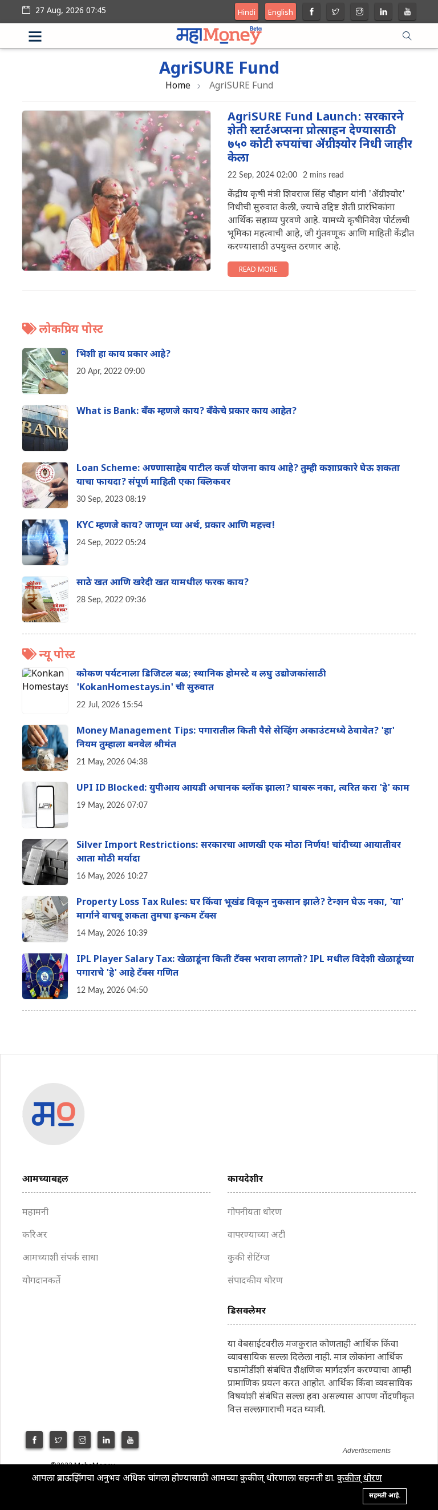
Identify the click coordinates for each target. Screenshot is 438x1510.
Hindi (247, 13)
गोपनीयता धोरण (255, 1213)
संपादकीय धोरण (255, 1281)
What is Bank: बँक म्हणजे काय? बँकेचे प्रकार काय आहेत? (186, 412)
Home (177, 86)
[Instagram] (359, 13)
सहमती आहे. (384, 1496)
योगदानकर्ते (41, 1281)
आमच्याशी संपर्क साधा (60, 1259)
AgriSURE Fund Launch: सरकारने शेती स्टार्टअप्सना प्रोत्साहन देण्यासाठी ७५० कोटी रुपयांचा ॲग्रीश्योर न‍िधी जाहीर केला (320, 138)
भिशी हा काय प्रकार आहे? (123, 355)
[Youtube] (407, 13)
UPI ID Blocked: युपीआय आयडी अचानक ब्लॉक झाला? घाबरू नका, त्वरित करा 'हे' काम (242, 789)
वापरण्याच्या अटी (256, 1236)
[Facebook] (311, 13)
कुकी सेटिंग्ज (249, 1259)
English (280, 13)
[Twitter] (335, 13)
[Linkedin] (383, 13)
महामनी (35, 1213)
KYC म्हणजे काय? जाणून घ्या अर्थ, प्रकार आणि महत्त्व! (175, 526)
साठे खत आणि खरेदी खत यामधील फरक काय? (162, 583)
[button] (49, 38)
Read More (258, 270)
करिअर (34, 1236)
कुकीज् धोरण (359, 1479)
